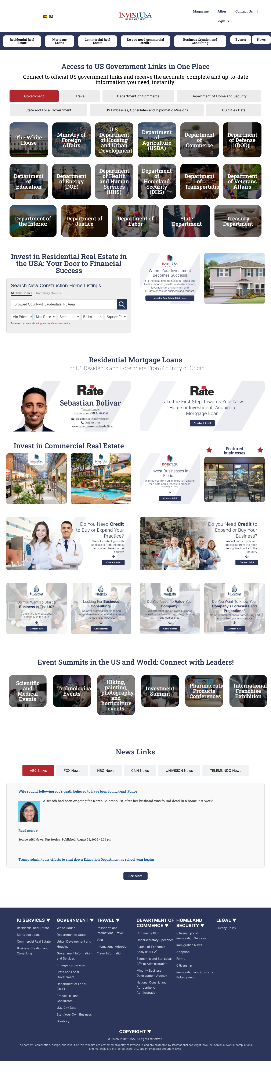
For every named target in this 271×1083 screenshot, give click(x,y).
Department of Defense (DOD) (242, 140)
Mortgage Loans (28, 934)
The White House (28, 140)
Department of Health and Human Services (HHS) (114, 181)
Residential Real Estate (33, 928)
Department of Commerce (199, 140)
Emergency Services (71, 965)
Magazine (201, 11)
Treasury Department (238, 221)
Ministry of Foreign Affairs (71, 140)
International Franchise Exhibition (212, 691)
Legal (226, 920)
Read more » (28, 830)
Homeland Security (190, 923)
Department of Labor (136, 221)
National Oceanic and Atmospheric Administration (152, 987)
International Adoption (112, 946)
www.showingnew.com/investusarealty (48, 323)
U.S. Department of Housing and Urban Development (115, 140)
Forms (180, 958)
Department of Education (29, 181)
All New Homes (21, 293)
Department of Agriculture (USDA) (157, 140)
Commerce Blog (148, 933)
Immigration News (189, 945)
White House (66, 928)
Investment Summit (122, 691)
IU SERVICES (34, 920)
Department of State (71, 934)
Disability (63, 1021)
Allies (222, 11)
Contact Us (244, 11)
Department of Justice (84, 221)
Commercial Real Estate (34, 941)
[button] (210, 278)
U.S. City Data (66, 1007)
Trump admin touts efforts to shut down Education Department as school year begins (86, 859)
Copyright (135, 1031)
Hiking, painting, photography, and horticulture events (80, 695)
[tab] (34, 96)
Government (75, 920)
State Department (187, 221)
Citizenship (184, 965)
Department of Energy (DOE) (71, 181)
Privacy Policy (226, 928)
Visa (100, 939)
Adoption (182, 952)
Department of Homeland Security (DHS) (157, 181)
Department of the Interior (33, 221)
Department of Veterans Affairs (242, 181)
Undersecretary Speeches (155, 940)
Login (220, 21)
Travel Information (109, 953)
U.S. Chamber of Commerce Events (254, 691)
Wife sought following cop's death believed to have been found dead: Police (77, 791)
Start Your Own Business (74, 1014)
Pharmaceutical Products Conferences (171, 691)
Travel (108, 920)
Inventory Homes (48, 293)
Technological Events (37, 691)
